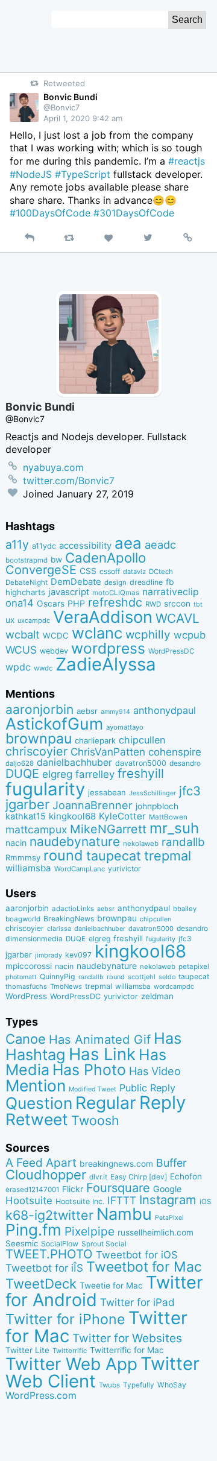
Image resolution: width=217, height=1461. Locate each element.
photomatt (21, 977)
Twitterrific (69, 1350)
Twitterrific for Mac (127, 1350)
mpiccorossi (28, 966)
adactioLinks (73, 908)
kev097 (78, 954)
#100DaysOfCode (50, 213)
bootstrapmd (26, 560)
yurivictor (124, 868)
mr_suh (174, 828)
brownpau (38, 738)
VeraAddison (103, 617)
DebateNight (26, 582)
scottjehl (142, 977)
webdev (54, 650)
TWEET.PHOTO (49, 1253)
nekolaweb (141, 843)
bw (56, 559)
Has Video (155, 1071)
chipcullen (142, 740)
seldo (167, 977)
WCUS (21, 649)
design (115, 582)
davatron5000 (140, 763)
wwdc (43, 668)
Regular (105, 1103)
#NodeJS (31, 174)
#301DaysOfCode (133, 213)
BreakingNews (68, 918)
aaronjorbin (39, 709)
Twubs (109, 1385)
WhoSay (171, 1384)
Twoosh (95, 1120)
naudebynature (75, 841)
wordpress (108, 648)
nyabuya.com (53, 467)
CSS (88, 571)
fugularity (45, 789)
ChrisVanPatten (108, 751)
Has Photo (89, 1070)
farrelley (95, 774)
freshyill (141, 773)
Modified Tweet (92, 1089)
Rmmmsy (22, 857)
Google (167, 1189)
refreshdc (115, 602)
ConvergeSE (41, 570)
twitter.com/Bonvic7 (69, 481)
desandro (185, 763)
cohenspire (174, 752)
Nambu (124, 1214)
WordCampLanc (79, 869)
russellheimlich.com (155, 1232)
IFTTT (121, 1200)
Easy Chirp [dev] (138, 1176)
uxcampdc (33, 620)
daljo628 (19, 763)
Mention (35, 1085)
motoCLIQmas (115, 593)
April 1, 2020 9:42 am (82, 118)
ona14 (19, 603)
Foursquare (118, 1188)
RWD (153, 604)
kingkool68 (72, 816)
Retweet (36, 1119)
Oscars (50, 603)
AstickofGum (54, 723)
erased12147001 (32, 1189)
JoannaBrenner (92, 805)
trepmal (167, 855)
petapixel (193, 966)
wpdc (18, 667)
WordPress (26, 996)
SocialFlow (59, 1243)
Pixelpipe (89, 1231)
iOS (206, 1202)
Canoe (25, 1039)
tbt (198, 604)
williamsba (28, 868)
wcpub (190, 635)
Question (38, 1102)
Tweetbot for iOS (137, 1255)
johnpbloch (157, 806)
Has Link (102, 1054)
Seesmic (21, 1243)
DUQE (22, 773)
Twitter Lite (27, 1350)
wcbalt (22, 634)
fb (170, 582)
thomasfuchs (26, 986)
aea (128, 543)
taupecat (113, 855)
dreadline (146, 582)
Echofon (186, 1176)
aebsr (87, 711)
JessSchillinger (152, 793)
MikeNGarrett (108, 829)
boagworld (22, 919)
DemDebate (76, 581)
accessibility (85, 545)
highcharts (25, 592)
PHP (76, 603)
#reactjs (186, 161)
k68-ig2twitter (49, 1215)
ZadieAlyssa (105, 664)
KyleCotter (122, 816)
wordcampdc (174, 987)
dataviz (134, 571)
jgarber (27, 804)
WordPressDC (171, 650)
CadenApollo (105, 557)
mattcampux (36, 829)
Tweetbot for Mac (144, 1266)
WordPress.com (41, 1395)
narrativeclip (170, 592)
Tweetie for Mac (111, 1285)
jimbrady (48, 955)
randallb (183, 842)
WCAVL (178, 618)
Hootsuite (28, 1200)
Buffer (171, 1162)
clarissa (59, 928)
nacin (16, 843)
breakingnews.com (116, 1164)
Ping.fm (33, 1229)
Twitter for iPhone (65, 1319)
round (63, 855)
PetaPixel (169, 1218)
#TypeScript (82, 174)
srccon (177, 603)
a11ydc (44, 546)
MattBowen (168, 817)
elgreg (57, 774)
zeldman (157, 996)
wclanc (97, 632)
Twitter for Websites (127, 1338)
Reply (162, 1102)
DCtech (161, 571)
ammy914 (115, 712)
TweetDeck (41, 1283)
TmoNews (66, 986)
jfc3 (190, 790)
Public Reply (147, 1088)
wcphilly (148, 635)
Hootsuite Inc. (79, 1201)
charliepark (95, 740)
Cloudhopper (45, 1174)
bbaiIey (185, 908)
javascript (68, 592)
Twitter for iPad (137, 1302)
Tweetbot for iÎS (44, 1267)
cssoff (109, 571)
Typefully (138, 1385)
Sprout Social (104, 1244)
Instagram (168, 1199)
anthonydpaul (164, 710)
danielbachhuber (74, 762)
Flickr (72, 1189)
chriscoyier (36, 751)
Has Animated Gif (100, 1039)
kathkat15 (25, 816)
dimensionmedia (34, 938)
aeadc (160, 544)
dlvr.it (98, 1176)
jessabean (107, 792)
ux (9, 620)
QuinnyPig (57, 976)
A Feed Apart (41, 1162)
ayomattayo (124, 727)
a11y (17, 544)
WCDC (56, 635)
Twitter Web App (71, 1364)
